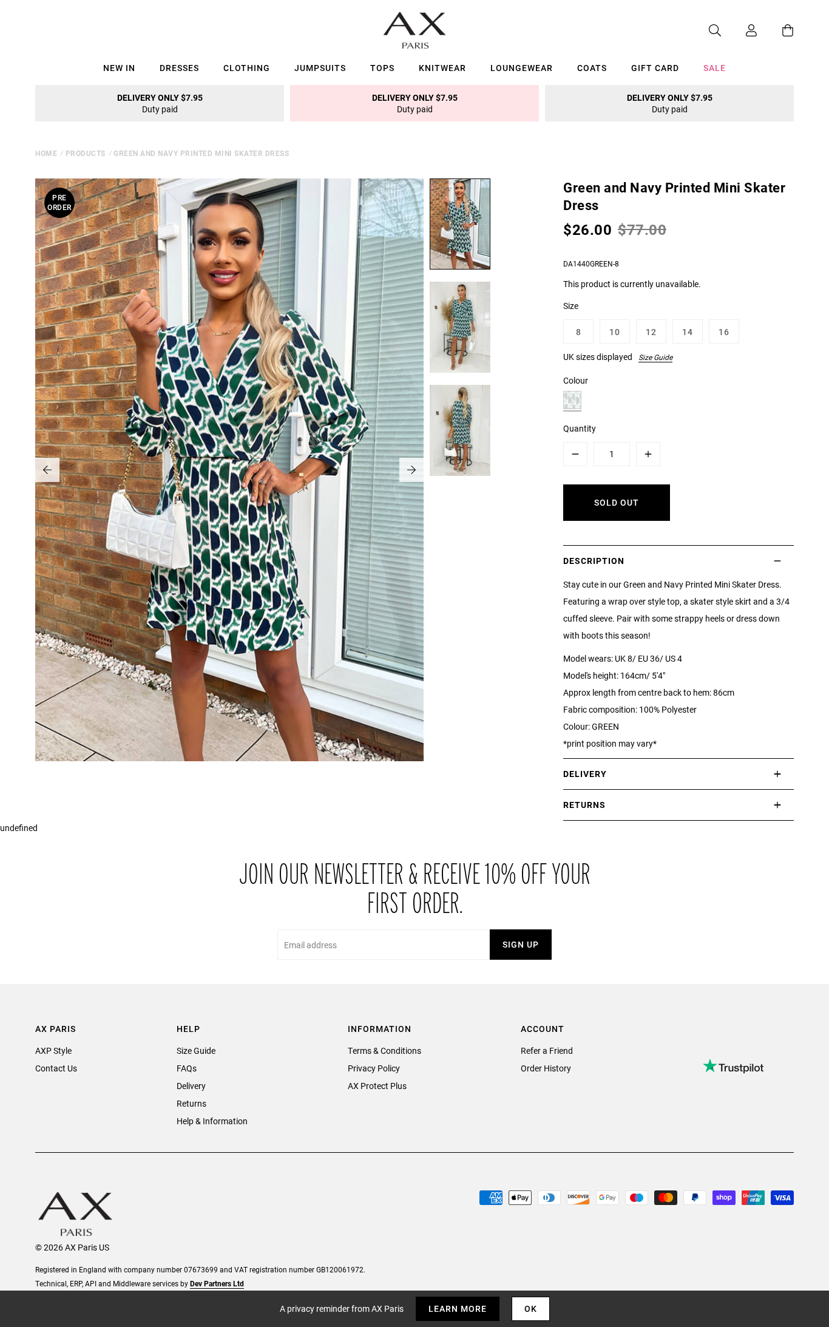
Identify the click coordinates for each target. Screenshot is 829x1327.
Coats (592, 67)
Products (86, 153)
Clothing (246, 67)
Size (570, 305)
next (411, 470)
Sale (714, 67)
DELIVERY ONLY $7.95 (160, 103)
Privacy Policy (374, 1068)
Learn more (457, 1308)
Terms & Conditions (384, 1050)
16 (724, 332)
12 (651, 332)
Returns (191, 1103)
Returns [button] (584, 804)
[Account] (739, 30)
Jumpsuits (320, 67)
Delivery (191, 1085)
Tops (382, 67)
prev (47, 470)
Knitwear (442, 67)
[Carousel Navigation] (229, 470)
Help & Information (212, 1121)
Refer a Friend (547, 1050)
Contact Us (56, 1068)
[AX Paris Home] (415, 30)
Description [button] (593, 560)
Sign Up (520, 944)
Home (46, 153)
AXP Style (53, 1050)
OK (530, 1308)
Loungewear (521, 67)
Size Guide (655, 357)
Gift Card (655, 67)
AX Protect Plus (377, 1085)
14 (687, 332)
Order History (546, 1068)
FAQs (187, 1068)
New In (119, 67)
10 (614, 332)
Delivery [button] (585, 773)
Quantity (579, 428)
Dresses (179, 67)
